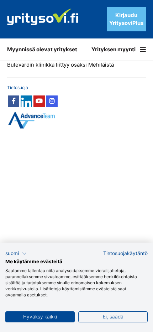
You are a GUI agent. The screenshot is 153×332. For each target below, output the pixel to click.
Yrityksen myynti (113, 49)
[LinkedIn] (26, 101)
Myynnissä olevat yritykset (42, 49)
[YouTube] (39, 101)
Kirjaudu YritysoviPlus (126, 19)
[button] (16, 253)
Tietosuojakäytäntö (125, 253)
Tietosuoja (17, 87)
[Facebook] (13, 101)
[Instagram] (52, 101)
